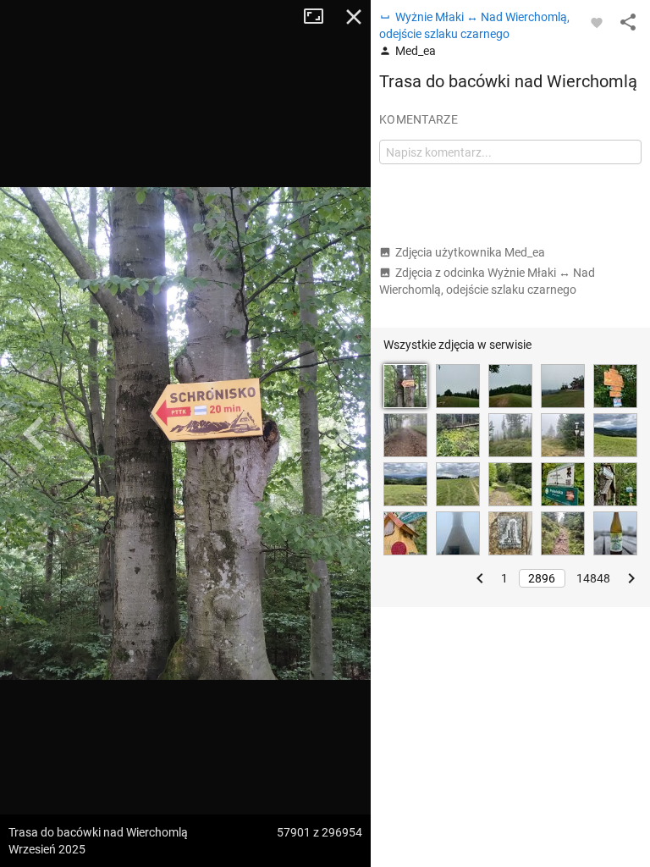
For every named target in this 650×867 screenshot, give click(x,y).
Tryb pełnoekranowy (320, 17)
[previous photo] (34, 433)
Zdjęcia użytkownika (470, 252)
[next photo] (337, 433)
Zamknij (354, 17)
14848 (593, 578)
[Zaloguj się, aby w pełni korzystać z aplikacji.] (596, 22)
